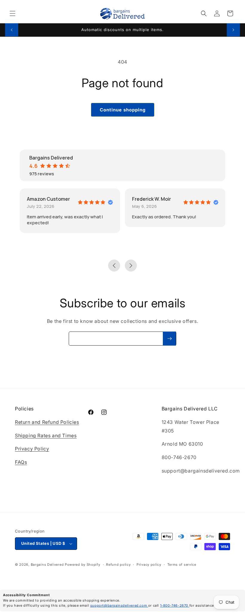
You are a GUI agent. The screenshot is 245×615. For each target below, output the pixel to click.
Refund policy (118, 564)
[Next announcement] (233, 29)
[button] (12, 13)
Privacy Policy (32, 449)
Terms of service (181, 564)
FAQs (21, 462)
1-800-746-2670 (174, 605)
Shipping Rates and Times (45, 435)
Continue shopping (123, 110)
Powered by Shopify (82, 564)
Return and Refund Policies (47, 422)
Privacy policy (149, 564)
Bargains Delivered (47, 564)
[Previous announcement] (11, 29)
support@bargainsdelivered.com (119, 605)
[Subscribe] (169, 339)
